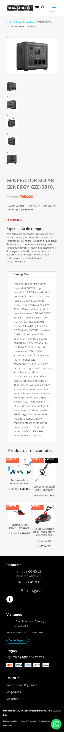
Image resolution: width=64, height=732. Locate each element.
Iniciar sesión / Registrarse (22, 685)
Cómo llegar (16, 640)
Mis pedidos (13, 692)
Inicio (9, 22)
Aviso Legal (7, 725)
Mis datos (12, 698)
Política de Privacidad (28, 721)
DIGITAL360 (22, 710)
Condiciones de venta (47, 721)
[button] (7, 37)
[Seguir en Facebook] (9, 599)
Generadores (28, 22)
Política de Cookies (10, 721)
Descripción (21, 274)
